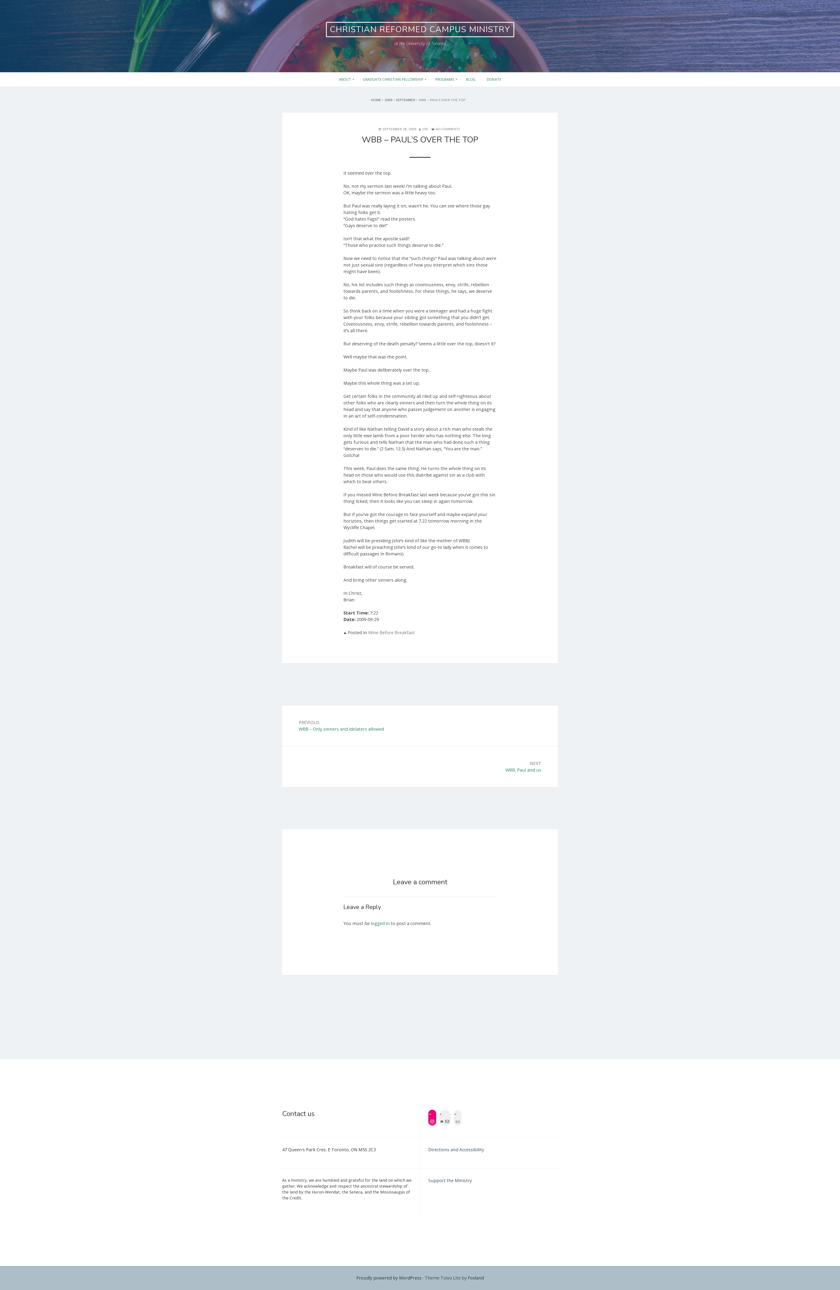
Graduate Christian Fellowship (393, 79)
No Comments (448, 129)
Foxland (476, 1278)
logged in (380, 923)
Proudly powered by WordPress (389, 1278)
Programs (444, 79)
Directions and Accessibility (456, 1150)
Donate (494, 79)
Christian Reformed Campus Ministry (420, 29)
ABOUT (345, 79)
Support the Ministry (450, 1180)
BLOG (470, 79)
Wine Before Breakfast (391, 632)
